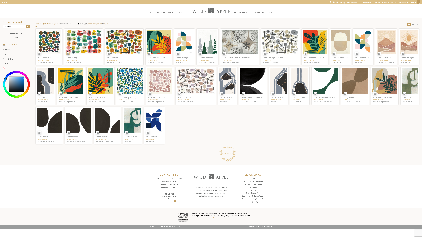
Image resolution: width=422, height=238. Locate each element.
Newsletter (367, 2)
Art (151, 12)
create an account (94, 24)
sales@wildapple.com (169, 187)
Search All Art (252, 179)
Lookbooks (160, 12)
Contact (377, 2)
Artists (179, 12)
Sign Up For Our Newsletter (168, 196)
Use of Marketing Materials (252, 199)
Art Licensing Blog (353, 2)
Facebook (330, 2)
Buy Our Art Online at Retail (253, 196)
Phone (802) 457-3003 (169, 184)
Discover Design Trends (253, 184)
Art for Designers (257, 12)
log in (106, 24)
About (269, 12)
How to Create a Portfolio (253, 182)
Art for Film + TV (240, 12)
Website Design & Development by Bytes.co (165, 226)
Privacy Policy (252, 202)
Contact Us (252, 187)
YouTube (344, 2)
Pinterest (337, 2)
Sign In (413, 2)
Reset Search (16, 33)
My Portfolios (403, 2)
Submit (16, 37)
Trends (170, 12)
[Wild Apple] (211, 10)
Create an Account (389, 2)
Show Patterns (12, 45)
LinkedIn (340, 2)
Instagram (333, 2)
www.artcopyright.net (210, 217)
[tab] (16, 49)
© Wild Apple (4, 3)
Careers (253, 190)
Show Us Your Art (252, 193)
